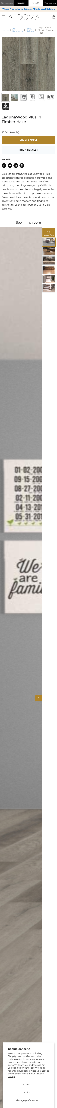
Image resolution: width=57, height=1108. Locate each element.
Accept (27, 1084)
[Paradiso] (50, 3)
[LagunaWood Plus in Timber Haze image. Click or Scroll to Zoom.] (28, 64)
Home (5, 30)
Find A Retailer (28, 150)
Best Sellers (30, 30)
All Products (17, 30)
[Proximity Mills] (7, 3)
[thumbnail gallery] (6, 97)
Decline (27, 1092)
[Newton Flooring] (21, 3)
